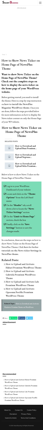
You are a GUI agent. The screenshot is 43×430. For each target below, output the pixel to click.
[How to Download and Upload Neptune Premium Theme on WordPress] (9, 157)
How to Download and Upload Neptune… (25, 155)
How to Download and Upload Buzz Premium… (26, 147)
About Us (7, 410)
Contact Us (19, 410)
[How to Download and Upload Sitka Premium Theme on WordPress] (9, 166)
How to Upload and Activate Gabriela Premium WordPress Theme (21, 275)
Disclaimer (13, 414)
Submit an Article (10, 418)
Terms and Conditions (28, 418)
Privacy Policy (26, 414)
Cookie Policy (31, 410)
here (26, 247)
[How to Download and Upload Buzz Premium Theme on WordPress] (9, 148)
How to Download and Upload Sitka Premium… (26, 164)
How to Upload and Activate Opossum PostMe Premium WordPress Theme (20, 292)
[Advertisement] (21, 30)
